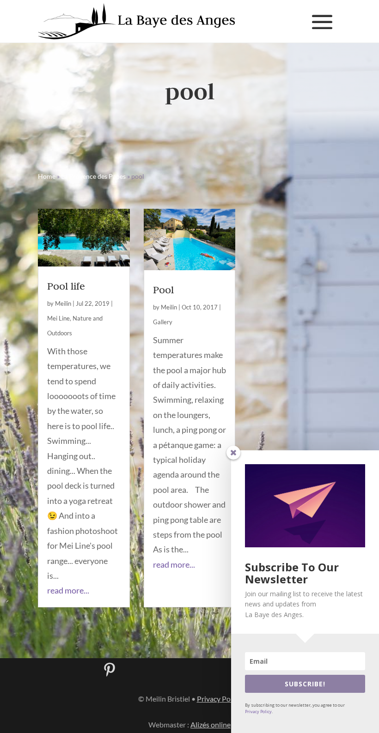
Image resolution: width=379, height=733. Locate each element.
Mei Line (58, 318)
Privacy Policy (258, 712)
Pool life (66, 285)
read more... (68, 590)
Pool (163, 289)
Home (46, 176)
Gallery (162, 322)
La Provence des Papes (93, 176)
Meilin (63, 303)
